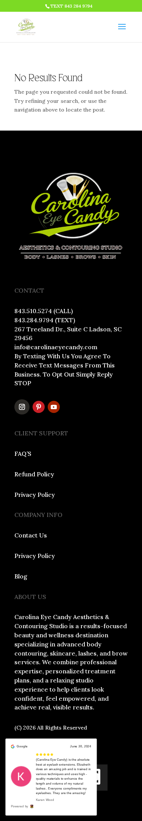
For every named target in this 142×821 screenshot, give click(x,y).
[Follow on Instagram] (22, 406)
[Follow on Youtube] (54, 407)
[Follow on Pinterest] (39, 407)
